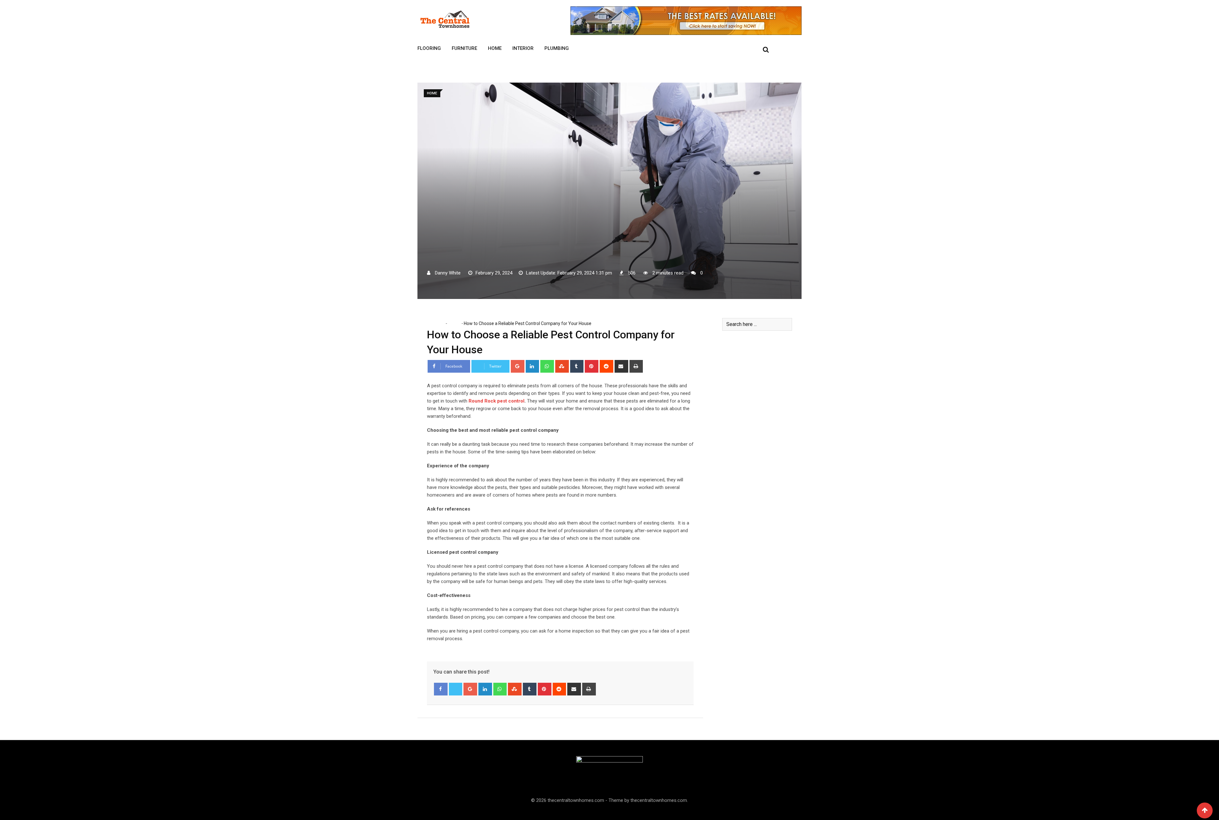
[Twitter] (456, 689)
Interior (523, 48)
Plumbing (556, 48)
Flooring (429, 48)
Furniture (464, 48)
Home (495, 48)
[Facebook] (441, 689)
